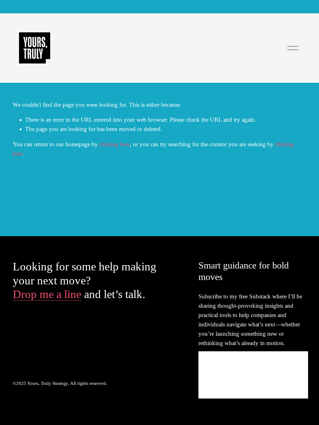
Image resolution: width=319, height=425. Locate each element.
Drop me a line (47, 294)
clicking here (114, 144)
